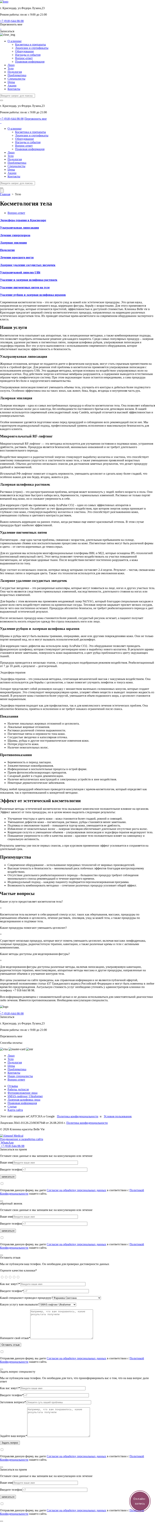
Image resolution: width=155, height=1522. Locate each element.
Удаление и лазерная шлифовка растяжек (28, 279)
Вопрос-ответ (24, 58)
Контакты (14, 89)
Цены (11, 82)
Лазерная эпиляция (13, 242)
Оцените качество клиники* (18, 1270)
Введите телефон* (12, 1291)
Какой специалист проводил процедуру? (26, 1297)
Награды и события (27, 54)
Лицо (11, 65)
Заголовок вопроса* (13, 1402)
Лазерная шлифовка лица (24, 1099)
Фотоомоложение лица (22, 1092)
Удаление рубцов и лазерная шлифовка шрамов (33, 294)
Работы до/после (18, 1089)
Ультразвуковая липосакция (19, 227)
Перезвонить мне (11, 24)
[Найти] (1, 100)
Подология (15, 71)
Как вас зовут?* (10, 1284)
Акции (12, 85)
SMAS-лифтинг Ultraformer (25, 1096)
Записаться (7, 31)
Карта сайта (15, 1110)
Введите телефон (11, 1169)
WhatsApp (7, 1142)
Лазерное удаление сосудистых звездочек (27, 265)
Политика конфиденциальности (77, 1116)
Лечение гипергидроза (15, 235)
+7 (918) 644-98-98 (12, 21)
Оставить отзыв (11, 1344)
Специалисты (16, 78)
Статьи (12, 1106)
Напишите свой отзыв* (15, 1338)
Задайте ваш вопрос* (13, 1436)
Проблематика (17, 75)
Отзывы (13, 1086)
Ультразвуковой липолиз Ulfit (20, 272)
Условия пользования (117, 1116)
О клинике (15, 41)
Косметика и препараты (30, 44)
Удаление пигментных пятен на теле (25, 287)
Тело (11, 68)
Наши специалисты (20, 1076)
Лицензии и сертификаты (31, 48)
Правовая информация (29, 61)
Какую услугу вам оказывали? (19, 1304)
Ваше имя (6, 1162)
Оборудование (24, 51)
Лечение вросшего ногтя (17, 257)
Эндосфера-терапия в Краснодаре (23, 220)
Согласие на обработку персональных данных (76, 1190)
